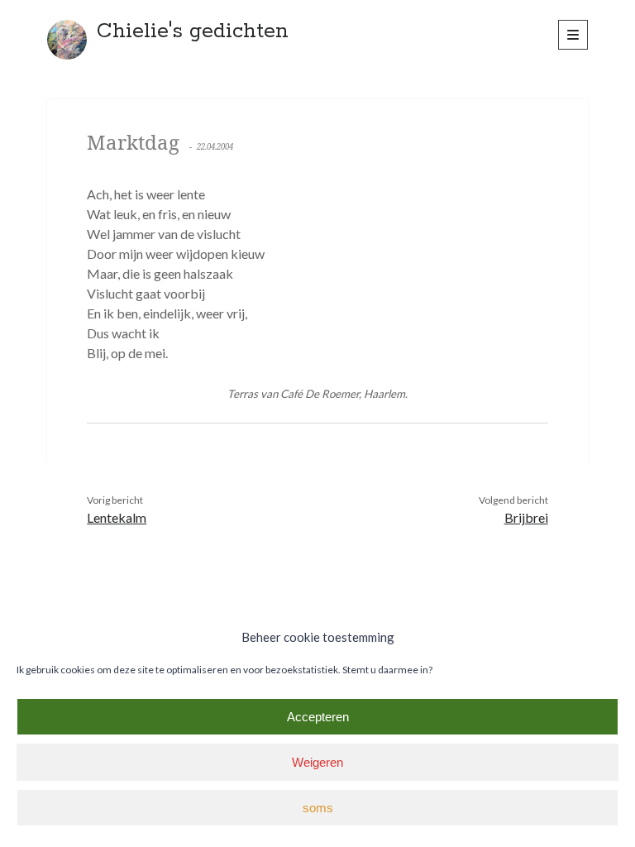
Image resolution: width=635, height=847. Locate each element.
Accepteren (318, 717)
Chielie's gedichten (193, 31)
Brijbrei (526, 517)
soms (318, 808)
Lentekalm (116, 517)
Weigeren (317, 762)
